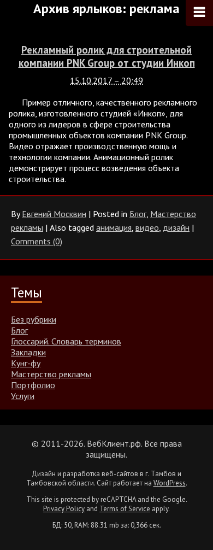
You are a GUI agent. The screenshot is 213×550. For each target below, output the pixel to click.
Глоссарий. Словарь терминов (66, 341)
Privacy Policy (64, 508)
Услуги (22, 395)
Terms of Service (124, 508)
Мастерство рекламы (51, 373)
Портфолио (33, 384)
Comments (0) (36, 241)
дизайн (176, 227)
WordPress (169, 483)
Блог (137, 213)
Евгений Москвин (54, 213)
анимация (114, 227)
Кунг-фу (25, 363)
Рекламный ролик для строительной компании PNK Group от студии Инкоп (107, 56)
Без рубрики (33, 319)
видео (147, 227)
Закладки (28, 352)
